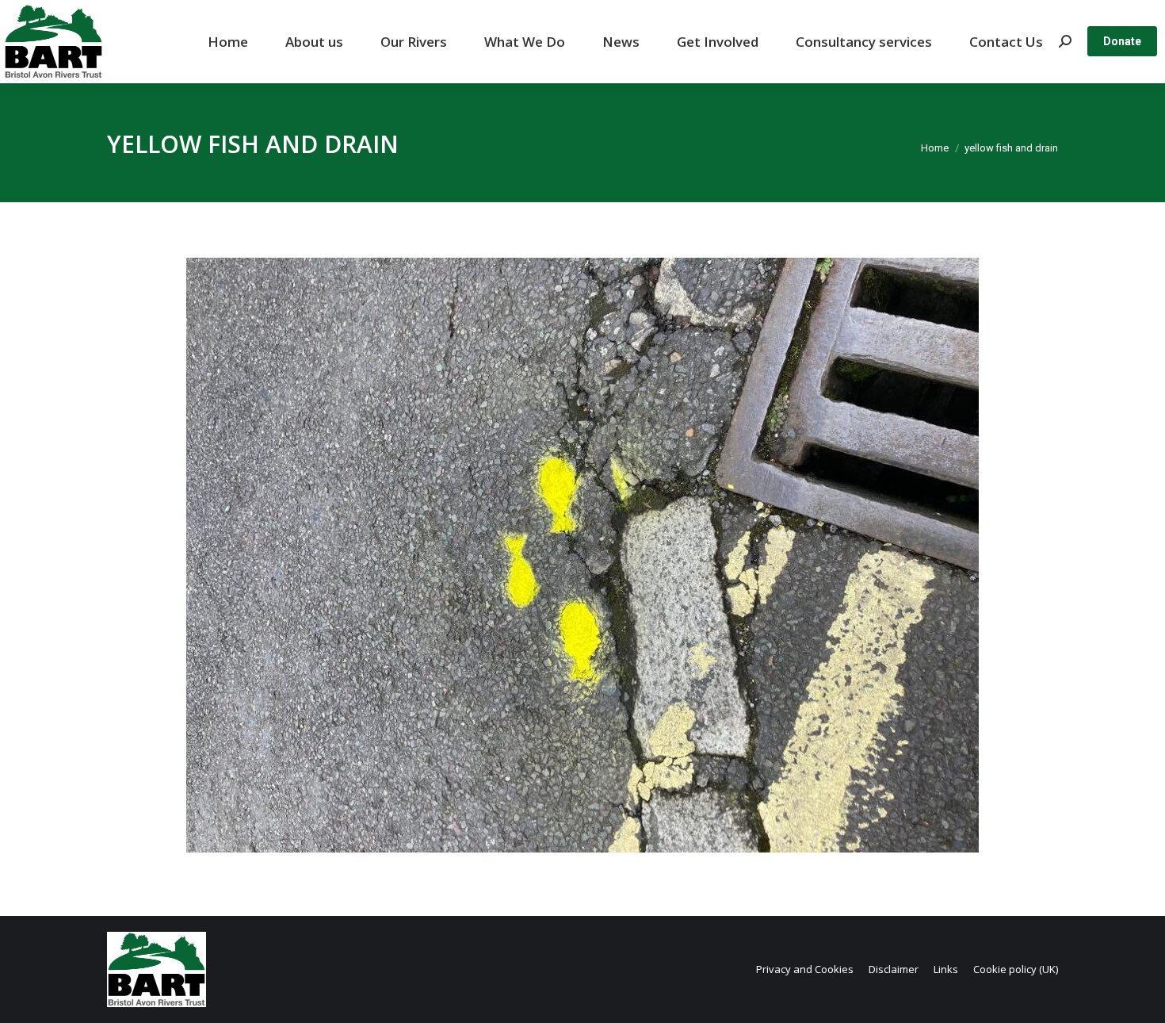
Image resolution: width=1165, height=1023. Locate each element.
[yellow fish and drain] (582, 555)
